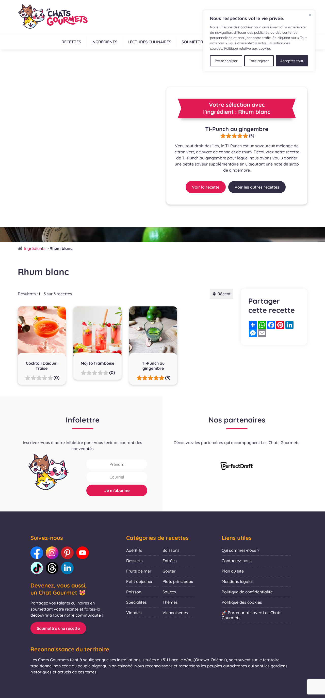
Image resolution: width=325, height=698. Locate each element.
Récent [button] (224, 293)
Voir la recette (205, 187)
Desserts (134, 560)
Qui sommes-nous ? (240, 550)
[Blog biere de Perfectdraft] (236, 467)
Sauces (169, 591)
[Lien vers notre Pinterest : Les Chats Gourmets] (67, 552)
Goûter (168, 571)
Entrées (169, 560)
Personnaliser (226, 61)
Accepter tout (291, 61)
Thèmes (170, 602)
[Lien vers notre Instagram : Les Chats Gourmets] (52, 552)
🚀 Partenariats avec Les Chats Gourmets (251, 615)
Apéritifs (134, 550)
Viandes (134, 612)
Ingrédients (104, 41)
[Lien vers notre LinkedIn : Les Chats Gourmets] (67, 568)
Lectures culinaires (149, 41)
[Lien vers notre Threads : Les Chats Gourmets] (52, 568)
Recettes (71, 41)
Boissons (171, 550)
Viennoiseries (175, 612)
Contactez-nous (237, 560)
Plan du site (233, 571)
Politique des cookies (242, 602)
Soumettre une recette (58, 628)
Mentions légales (238, 581)
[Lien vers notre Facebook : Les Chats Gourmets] (36, 552)
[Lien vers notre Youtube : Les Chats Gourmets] (82, 552)
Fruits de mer (138, 571)
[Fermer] (310, 15)
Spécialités (136, 602)
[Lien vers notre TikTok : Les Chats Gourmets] (36, 568)
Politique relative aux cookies (247, 48)
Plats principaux (177, 581)
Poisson (133, 591)
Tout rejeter (259, 61)
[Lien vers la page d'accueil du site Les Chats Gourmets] (53, 17)
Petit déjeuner (139, 581)
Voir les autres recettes (257, 187)
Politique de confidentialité (247, 591)
